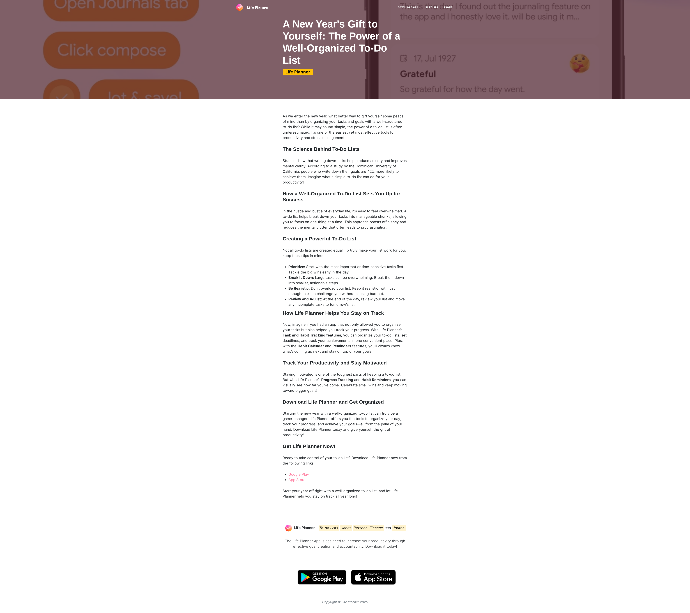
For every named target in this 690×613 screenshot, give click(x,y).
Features (432, 7)
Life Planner (258, 7)
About (448, 7)
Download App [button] (408, 7)
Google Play (298, 474)
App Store (296, 480)
